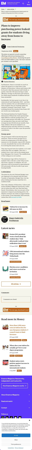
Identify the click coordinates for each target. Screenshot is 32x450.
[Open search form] (23, 3)
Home (2, 9)
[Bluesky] (19, 417)
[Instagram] (2, 417)
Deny (16, 440)
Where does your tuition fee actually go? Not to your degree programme (19, 348)
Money (15, 51)
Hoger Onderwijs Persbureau (15, 47)
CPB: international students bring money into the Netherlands (19, 254)
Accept (16, 435)
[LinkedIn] (7, 417)
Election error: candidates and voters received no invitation (19, 269)
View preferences (16, 444)
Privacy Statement (19, 447)
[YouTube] (15, 417)
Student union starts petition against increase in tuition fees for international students (19, 364)
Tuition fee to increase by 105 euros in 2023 (19, 208)
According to (9, 58)
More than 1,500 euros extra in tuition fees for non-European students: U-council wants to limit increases (19, 329)
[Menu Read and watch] (29, 401)
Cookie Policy (11, 447)
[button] (29, 420)
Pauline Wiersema (9, 81)
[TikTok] (11, 417)
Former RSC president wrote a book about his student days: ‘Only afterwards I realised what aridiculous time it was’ (19, 238)
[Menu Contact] (29, 407)
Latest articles (10, 9)
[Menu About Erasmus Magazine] (29, 394)
